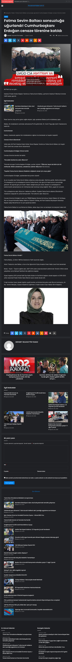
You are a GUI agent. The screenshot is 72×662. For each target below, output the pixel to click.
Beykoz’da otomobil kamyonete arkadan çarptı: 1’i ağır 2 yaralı (58, 425)
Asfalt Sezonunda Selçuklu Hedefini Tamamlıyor (34, 413)
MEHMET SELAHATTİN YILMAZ (15, 35)
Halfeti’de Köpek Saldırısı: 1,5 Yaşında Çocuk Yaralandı (57, 405)
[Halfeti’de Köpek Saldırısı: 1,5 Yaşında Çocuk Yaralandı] (58, 397)
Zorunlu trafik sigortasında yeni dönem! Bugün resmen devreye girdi (37, 537)
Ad (5, 464)
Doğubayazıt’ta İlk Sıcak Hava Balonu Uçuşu (36, 393)
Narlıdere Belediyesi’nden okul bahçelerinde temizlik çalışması (24, 108)
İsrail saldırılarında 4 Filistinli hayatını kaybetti (19, 595)
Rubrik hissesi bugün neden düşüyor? (16, 553)
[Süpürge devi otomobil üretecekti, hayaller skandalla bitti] (9, 612)
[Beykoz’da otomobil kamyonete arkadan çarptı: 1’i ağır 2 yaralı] (58, 416)
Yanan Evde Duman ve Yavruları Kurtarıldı (11, 393)
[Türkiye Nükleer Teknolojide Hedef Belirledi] (9, 582)
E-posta (6, 471)
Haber (13, 13)
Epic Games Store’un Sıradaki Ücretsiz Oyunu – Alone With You (24, 515)
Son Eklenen (36, 491)
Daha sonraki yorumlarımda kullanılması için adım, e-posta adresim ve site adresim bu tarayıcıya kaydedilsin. (36, 478)
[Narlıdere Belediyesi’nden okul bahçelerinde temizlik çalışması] (9, 108)
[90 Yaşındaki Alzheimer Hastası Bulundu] (9, 590)
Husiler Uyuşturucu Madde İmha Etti (15, 575)
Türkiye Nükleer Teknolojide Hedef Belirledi (28, 580)
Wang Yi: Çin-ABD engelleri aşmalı (15, 570)
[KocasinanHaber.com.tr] (36, 5)
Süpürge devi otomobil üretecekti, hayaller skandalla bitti (33, 609)
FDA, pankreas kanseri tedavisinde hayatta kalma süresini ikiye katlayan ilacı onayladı (32, 600)
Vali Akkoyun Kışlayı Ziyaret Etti (13, 425)
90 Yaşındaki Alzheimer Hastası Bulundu (28, 587)
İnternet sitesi (41, 471)
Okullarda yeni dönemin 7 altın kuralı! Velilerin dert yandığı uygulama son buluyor (36, 1)
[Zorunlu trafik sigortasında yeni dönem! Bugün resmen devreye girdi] (9, 539)
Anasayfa (7, 13)
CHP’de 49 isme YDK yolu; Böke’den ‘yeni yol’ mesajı (20, 605)
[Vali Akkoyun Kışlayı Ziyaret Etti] (14, 416)
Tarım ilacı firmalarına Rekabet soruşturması (18, 498)
